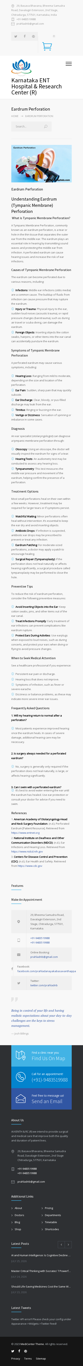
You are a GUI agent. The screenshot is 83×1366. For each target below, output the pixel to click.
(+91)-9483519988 (50, 1079)
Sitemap (41, 1358)
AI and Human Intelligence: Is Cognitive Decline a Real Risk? (41, 1255)
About (18, 1208)
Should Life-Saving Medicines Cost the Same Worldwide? (41, 1286)
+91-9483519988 (26, 19)
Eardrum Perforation (27, 189)
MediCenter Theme (32, 1344)
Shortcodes (52, 1229)
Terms (28, 1358)
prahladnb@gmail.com (30, 23)
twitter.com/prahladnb (44, 985)
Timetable (51, 1222)
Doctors (19, 1215)
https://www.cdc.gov (30, 866)
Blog (17, 1222)
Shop (18, 1229)
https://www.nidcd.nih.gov (27, 851)
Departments (53, 1215)
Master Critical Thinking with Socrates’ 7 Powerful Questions (41, 1271)
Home (14, 116)
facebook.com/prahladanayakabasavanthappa (46, 971)
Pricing (49, 1208)
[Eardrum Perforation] (41, 163)
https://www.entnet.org (25, 833)
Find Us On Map (48, 1058)
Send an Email (47, 1101)
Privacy (15, 1358)
